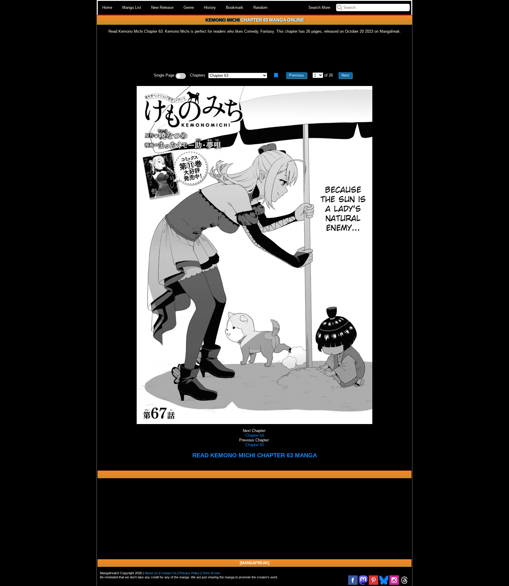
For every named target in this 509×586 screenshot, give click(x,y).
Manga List (131, 7)
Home (107, 7)
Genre (189, 7)
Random (260, 7)
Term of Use (211, 573)
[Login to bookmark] (276, 75)
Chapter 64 (254, 435)
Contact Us (169, 573)
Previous (296, 75)
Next (345, 75)
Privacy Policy (189, 573)
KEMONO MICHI (222, 19)
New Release (162, 7)
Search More (319, 7)
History (210, 7)
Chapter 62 (254, 445)
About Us (151, 573)
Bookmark (234, 7)
